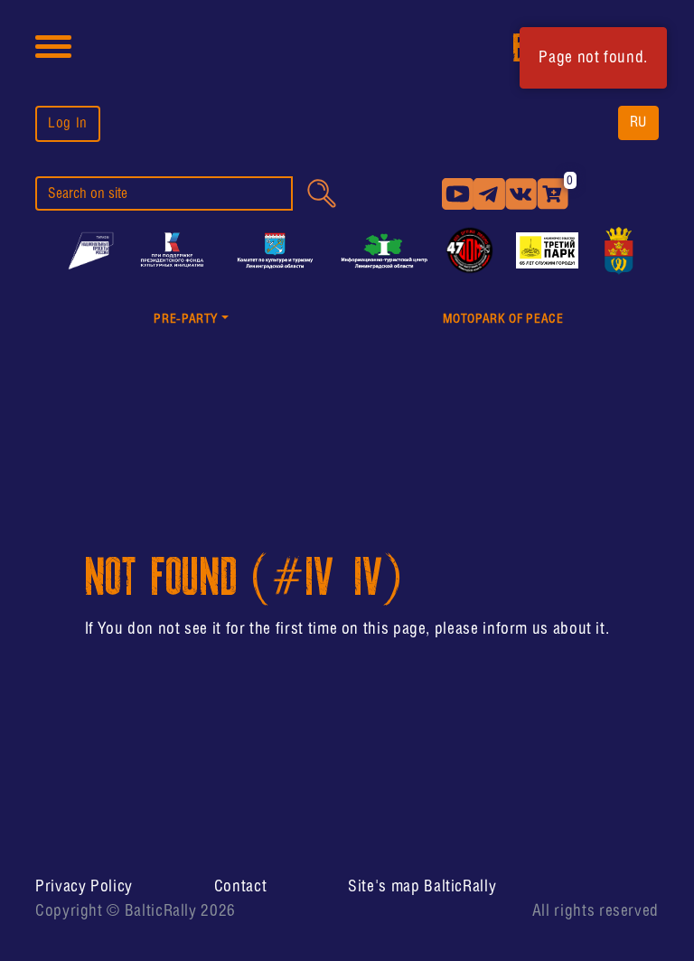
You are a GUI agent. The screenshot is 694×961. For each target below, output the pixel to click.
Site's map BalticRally (422, 887)
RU (638, 122)
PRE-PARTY (186, 319)
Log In (68, 123)
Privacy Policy (84, 887)
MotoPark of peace (503, 319)
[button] (191, 320)
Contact (240, 887)
